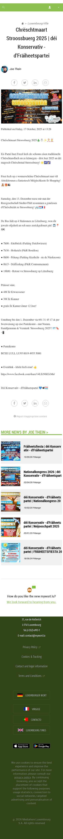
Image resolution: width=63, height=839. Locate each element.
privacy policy (22, 777)
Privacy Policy (30, 647)
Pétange (36, 457)
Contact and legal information (31, 666)
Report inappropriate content (31, 416)
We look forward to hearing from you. (31, 602)
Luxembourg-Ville (38, 23)
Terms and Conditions (30, 676)
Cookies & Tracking (31, 657)
